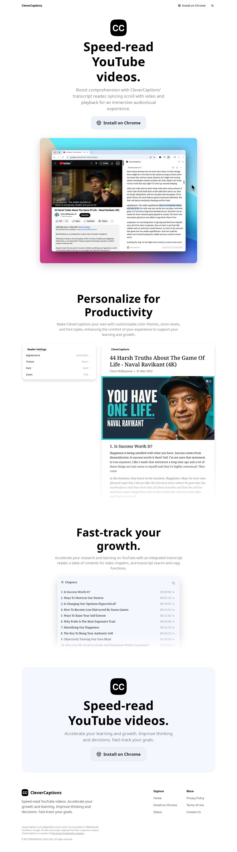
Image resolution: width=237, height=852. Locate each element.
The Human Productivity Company (67, 833)
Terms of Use (195, 805)
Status (158, 812)
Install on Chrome (194, 5)
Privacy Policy (195, 798)
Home (158, 798)
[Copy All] (173, 582)
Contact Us (194, 812)
